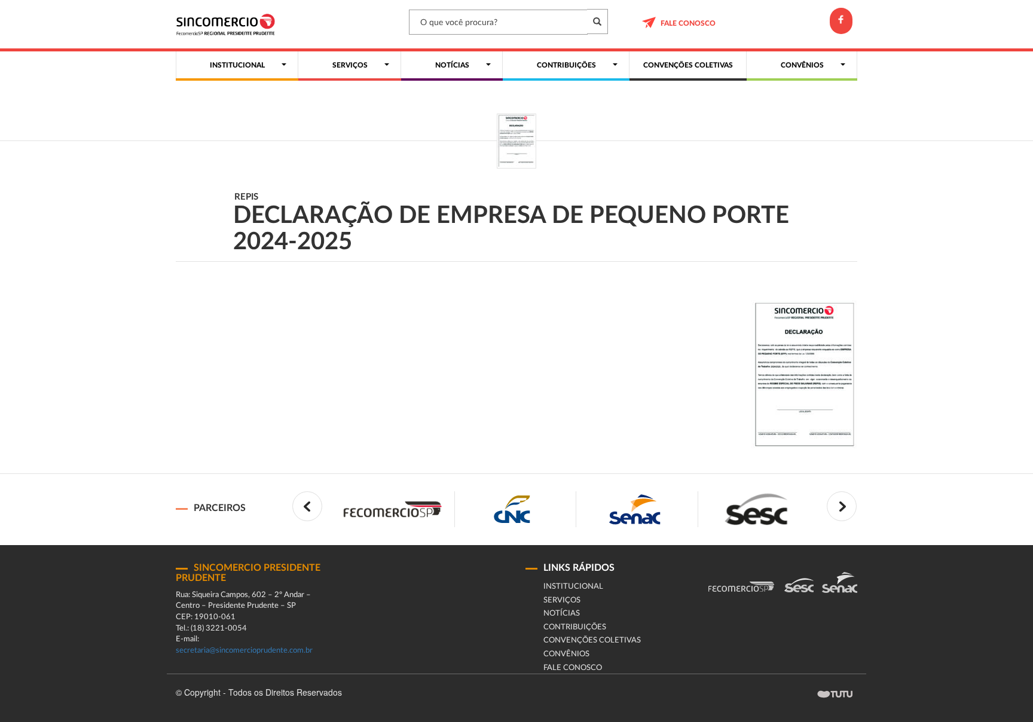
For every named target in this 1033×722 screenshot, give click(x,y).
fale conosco (688, 23)
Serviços (561, 600)
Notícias (561, 613)
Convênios (566, 654)
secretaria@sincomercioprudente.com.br (244, 650)
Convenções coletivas (592, 640)
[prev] (307, 506)
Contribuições (574, 627)
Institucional (573, 587)
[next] (842, 506)
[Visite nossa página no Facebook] (841, 21)
